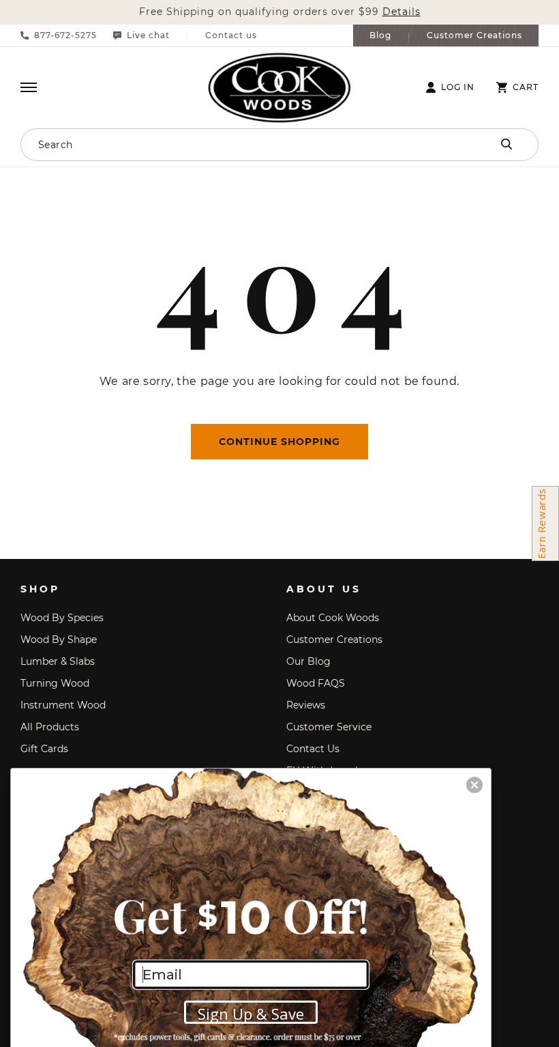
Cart (526, 87)
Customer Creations (474, 35)
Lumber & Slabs (57, 661)
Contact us (231, 35)
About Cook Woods (332, 617)
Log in (457, 87)
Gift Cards (44, 749)
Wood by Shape (58, 639)
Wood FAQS (315, 683)
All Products (49, 727)
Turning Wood (54, 683)
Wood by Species (62, 617)
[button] (29, 87)
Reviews (305, 705)
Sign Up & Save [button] (251, 1013)
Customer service (329, 727)
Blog (380, 35)
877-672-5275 (65, 35)
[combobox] (228, 145)
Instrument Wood (63, 705)
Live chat (148, 35)
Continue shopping (279, 441)
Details (401, 12)
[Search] (507, 144)
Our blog (308, 661)
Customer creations (334, 639)
